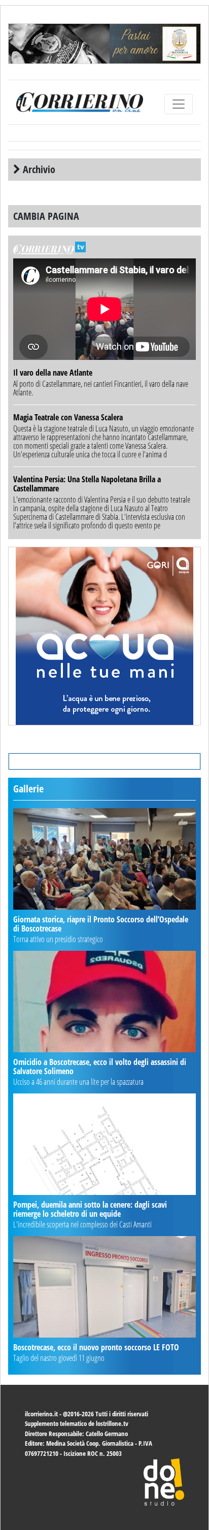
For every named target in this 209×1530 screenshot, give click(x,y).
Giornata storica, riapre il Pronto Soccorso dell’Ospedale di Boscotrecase (100, 924)
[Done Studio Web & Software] (164, 1481)
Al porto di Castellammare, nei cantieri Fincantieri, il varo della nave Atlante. (100, 388)
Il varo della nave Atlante (52, 372)
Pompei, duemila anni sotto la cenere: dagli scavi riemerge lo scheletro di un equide (90, 1209)
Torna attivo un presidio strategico (58, 939)
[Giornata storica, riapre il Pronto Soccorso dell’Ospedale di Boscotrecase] (104, 859)
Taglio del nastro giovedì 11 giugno (58, 1357)
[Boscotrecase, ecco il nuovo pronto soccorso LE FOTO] (104, 1287)
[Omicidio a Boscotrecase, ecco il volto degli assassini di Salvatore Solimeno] (104, 1001)
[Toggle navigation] (178, 104)
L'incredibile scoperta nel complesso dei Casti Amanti (82, 1224)
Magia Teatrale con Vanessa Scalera (68, 417)
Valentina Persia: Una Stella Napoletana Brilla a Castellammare (87, 484)
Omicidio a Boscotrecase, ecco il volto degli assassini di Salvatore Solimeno (99, 1066)
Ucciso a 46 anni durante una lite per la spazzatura (78, 1081)
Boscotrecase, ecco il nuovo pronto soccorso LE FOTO (96, 1347)
